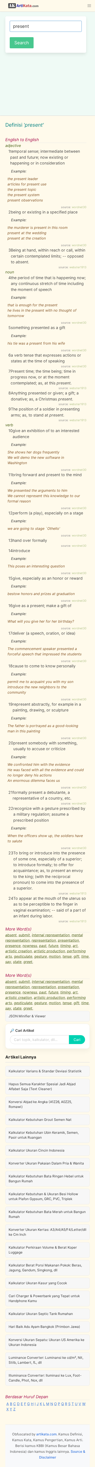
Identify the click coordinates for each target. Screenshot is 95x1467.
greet (27, 961)
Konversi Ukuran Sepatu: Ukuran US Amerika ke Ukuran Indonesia (46, 1342)
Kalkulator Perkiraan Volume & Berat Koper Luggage (43, 1249)
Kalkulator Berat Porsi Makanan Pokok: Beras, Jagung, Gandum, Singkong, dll (45, 1267)
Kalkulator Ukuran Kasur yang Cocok (38, 1283)
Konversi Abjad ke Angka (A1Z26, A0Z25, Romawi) (40, 1104)
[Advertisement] (47, 83)
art (75, 945)
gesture (40, 956)
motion (55, 956)
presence (13, 945)
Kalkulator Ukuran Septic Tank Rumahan (41, 1314)
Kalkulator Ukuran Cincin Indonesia (37, 1150)
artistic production (49, 951)
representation (44, 940)
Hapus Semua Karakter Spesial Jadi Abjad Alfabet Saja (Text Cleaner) (42, 1086)
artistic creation (18, 951)
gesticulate (23, 956)
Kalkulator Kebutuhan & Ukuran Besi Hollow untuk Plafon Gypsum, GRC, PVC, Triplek (43, 1196)
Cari (77, 1039)
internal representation (51, 935)
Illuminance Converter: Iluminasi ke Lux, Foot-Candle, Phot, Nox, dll (45, 1377)
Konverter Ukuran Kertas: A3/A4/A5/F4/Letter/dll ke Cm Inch (47, 1232)
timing (65, 945)
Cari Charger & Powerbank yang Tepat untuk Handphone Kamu (44, 1298)
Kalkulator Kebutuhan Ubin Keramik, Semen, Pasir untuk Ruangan (44, 1135)
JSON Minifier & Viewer (27, 1016)
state (17, 961)
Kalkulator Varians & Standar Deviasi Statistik (45, 1071)
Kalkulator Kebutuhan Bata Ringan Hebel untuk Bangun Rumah (46, 1178)
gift (76, 956)
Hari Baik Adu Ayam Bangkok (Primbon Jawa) (44, 1327)
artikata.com (46, 1434)
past (42, 945)
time (85, 956)
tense (67, 956)
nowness (30, 945)
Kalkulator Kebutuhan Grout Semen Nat (40, 1120)
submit (24, 935)
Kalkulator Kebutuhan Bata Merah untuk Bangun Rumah (47, 1214)
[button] (89, 6)
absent (11, 935)
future (53, 945)
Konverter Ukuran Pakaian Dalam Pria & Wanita (46, 1163)
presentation (68, 940)
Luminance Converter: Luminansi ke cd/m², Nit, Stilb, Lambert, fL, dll (46, 1360)
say (8, 961)
